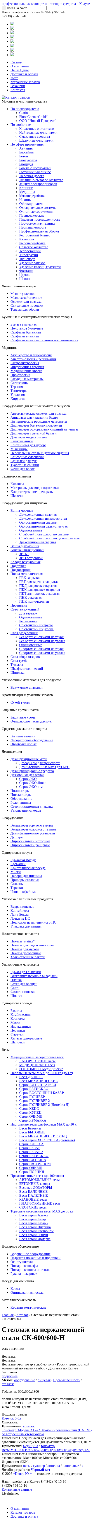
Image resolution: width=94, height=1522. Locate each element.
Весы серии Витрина (35, 1227)
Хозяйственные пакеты (27, 957)
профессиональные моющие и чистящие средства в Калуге (46, 3)
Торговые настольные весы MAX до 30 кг (41, 1211)
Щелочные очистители (36, 140)
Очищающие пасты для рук (31, 721)
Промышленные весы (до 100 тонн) (37, 1176)
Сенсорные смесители (27, 457)
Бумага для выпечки (25, 972)
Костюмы (17, 1018)
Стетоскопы (19, 383)
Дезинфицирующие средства (32, 771)
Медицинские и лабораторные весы (37, 1057)
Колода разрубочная (25, 562)
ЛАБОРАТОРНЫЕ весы (37, 1061)
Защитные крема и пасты (20, 710)
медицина (30, 1446)
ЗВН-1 (24, 554)
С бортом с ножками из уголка (42, 653)
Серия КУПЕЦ (30, 1112)
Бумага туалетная (23, 324)
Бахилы (16, 1010)
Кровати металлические (28, 1307)
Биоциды (26, 164)
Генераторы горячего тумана (31, 825)
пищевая (44, 1380)
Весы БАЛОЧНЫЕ (33, 1191)
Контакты (17, 90)
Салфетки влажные (24, 336)
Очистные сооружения (36, 211)
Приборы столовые (24, 880)
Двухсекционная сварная (38, 514)
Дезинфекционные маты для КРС (44, 767)
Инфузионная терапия (27, 367)
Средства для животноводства (24, 729)
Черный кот (40, 1470)
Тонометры (18, 391)
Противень (18, 605)
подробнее (9, 1376)
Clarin (23, 113)
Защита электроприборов (38, 184)
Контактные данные (17, 1489)
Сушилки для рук (23, 461)
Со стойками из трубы (36, 625)
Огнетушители (21, 1262)
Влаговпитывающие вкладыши (33, 976)
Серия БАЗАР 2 (31, 1152)
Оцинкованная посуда (27, 1292)
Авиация (26, 148)
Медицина (27, 192)
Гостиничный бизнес (35, 172)
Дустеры (16, 837)
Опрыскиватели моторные (30, 841)
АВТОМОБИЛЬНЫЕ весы (39, 1180)
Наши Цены (19, 70)
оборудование (24, 1380)
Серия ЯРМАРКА (32, 1120)
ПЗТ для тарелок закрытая (38, 582)
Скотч (14, 988)
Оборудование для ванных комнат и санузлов (36, 406)
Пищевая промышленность (39, 219)
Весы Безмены (30, 1128)
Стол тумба (19, 661)
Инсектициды (20, 794)
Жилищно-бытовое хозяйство (41, 180)
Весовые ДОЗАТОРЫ (35, 1187)
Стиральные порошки (26, 305)
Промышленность (32, 227)
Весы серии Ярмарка (34, 1239)
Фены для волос (22, 469)
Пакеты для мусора (24, 949)
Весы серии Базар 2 (33, 1223)
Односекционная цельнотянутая (43, 526)
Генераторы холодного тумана (33, 829)
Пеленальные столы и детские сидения (39, 453)
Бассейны (26, 152)
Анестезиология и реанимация (33, 359)
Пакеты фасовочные (25, 953)
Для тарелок (28, 613)
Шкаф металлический (26, 668)
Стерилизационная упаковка (31, 806)
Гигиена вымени (22, 736)
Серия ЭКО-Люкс (32, 783)
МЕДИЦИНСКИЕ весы (37, 1065)
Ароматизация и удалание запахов (27, 695)
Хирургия (17, 398)
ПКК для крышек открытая (39, 589)
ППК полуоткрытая (34, 601)
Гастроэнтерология (24, 363)
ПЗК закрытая (29, 578)
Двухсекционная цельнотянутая (43, 518)
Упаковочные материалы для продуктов (31, 680)
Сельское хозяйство (33, 247)
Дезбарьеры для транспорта (39, 763)
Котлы (15, 1288)
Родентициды (20, 802)
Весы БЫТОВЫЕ (32, 1132)
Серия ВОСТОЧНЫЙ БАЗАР (41, 1093)
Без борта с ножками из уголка (42, 641)
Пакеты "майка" (22, 941)
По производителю (24, 109)
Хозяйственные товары (19, 286)
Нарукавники (20, 1026)
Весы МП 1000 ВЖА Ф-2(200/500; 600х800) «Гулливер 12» (46, 1450)
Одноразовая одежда (17, 1003)
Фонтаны (26, 271)
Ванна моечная (21, 510)
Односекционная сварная (38, 522)
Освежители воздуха (26, 301)
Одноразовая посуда (17, 852)
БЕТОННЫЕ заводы (34, 1183)
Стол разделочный (24, 633)
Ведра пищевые (22, 906)
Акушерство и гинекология (31, 355)
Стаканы (17, 884)
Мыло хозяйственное (26, 297)
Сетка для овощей (23, 984)
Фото (14, 78)
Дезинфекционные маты (28, 759)
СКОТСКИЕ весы (33, 1207)
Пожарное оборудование (20, 1246)
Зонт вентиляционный (27, 550)
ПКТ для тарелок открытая (39, 593)
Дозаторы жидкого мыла (28, 437)
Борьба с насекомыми (35, 168)
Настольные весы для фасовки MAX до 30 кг (44, 1124)
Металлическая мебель (19, 1300)
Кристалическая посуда (27, 868)
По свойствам (20, 124)
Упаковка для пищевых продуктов (27, 899)
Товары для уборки (24, 309)
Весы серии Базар (32, 1219)
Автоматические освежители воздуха (38, 413)
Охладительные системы (37, 207)
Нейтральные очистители (38, 132)
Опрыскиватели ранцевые (30, 845)
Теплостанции (30, 251)
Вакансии (17, 86)
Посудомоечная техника (37, 223)
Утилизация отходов (25, 810)
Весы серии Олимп (33, 1235)
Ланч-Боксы (19, 914)
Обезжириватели (32, 203)
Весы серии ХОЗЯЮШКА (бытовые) (47, 1140)
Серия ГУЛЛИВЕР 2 (34, 1100)
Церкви (25, 275)
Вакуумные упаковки (26, 687)
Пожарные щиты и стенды (30, 1270)
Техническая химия (16, 476)
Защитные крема (22, 717)
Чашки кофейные (23, 891)
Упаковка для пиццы (26, 926)
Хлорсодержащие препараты (32, 492)
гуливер (39, 1466)
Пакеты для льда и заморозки (32, 945)
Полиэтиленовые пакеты (20, 934)
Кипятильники (21, 441)
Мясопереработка (32, 196)
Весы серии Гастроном (36, 1231)
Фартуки (17, 1034)
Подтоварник (20, 570)
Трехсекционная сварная (37, 542)
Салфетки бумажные (25, 332)
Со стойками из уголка (36, 629)
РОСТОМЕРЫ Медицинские (41, 1069)
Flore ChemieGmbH (33, 117)
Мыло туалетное (22, 293)
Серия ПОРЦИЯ (31, 1172)
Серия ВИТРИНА (32, 1160)
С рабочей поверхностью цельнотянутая (49, 538)
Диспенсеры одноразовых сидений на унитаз (44, 429)
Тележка (16, 664)
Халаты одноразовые (26, 1038)
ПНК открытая (30, 597)
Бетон (23, 156)
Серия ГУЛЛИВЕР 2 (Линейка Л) (44, 1104)
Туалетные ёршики (24, 465)
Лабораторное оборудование (31, 740)
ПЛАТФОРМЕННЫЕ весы (39, 1203)
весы (26, 1466)
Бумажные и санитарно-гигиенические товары (37, 317)
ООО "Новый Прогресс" (37, 120)
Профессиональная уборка (39, 231)
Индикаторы (20, 791)
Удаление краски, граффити (40, 267)
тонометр (48, 1446)
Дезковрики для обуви (27, 775)
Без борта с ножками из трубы (41, 637)
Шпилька (17, 672)
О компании (19, 66)
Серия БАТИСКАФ (34, 1089)
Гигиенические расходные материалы (38, 421)
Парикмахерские (31, 215)
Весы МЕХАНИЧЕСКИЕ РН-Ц (43, 1136)
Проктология (20, 375)
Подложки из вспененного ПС (33, 922)
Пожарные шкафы (24, 1266)
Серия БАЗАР (29, 1148)
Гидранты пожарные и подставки (35, 1258)
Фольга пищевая (22, 992)
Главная (16, 62)
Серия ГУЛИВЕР (32, 1097)
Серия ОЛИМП (30, 1116)
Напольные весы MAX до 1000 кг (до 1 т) (41, 1073)
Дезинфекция (12, 751)
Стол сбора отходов (25, 657)
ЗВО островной (31, 558)
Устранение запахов (25, 82)
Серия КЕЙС (29, 1108)
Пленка (16, 980)
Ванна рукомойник (24, 546)
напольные (71, 1466)
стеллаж (8, 1384)
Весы (6, 1050)
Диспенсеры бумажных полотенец (36, 425)
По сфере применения (27, 144)
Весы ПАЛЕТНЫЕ (33, 1195)
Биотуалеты (28, 160)
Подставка (18, 566)
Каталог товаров (22, 1512)
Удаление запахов (32, 263)
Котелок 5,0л (11, 1418)
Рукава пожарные (23, 1273)
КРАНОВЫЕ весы (33, 1199)
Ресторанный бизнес (34, 235)
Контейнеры (19, 910)
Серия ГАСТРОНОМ (35, 1164)
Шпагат (16, 996)
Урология (17, 394)
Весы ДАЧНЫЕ (31, 1077)
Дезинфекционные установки (32, 833)
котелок (29, 1426)
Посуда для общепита (18, 1281)
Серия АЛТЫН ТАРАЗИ (37, 1085)
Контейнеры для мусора (28, 445)
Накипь (25, 200)
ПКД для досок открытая (38, 585)
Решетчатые (28, 621)
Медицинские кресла (26, 371)
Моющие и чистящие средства (24, 101)
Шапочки (17, 1042)
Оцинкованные (30, 530)
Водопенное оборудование (30, 1254)
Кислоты (17, 484)
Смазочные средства (34, 136)
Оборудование (21, 798)
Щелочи (16, 495)
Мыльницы (19, 449)
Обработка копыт (23, 744)
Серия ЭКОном (31, 787)
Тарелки (16, 888)
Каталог (22, 1315)
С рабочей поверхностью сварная (44, 534)
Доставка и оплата (24, 74)
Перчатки (17, 1030)
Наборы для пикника (26, 876)
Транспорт (27, 259)
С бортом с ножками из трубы (41, 649)
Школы (24, 279)
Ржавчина (26, 239)
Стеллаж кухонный (24, 609)
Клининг (26, 188)
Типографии (28, 255)
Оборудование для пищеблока (24, 503)
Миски (15, 872)
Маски (15, 1022)
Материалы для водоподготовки (34, 488)
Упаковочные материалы (20, 964)
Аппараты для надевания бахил (34, 417)
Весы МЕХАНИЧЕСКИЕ (38, 1081)
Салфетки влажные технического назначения (44, 340)
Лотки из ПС (20, 918)
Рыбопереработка (32, 243)
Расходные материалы (27, 379)
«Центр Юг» (22, 1473)
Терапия (16, 387)
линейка (53, 1466)
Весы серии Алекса (33, 1215)
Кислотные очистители (36, 128)
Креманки (18, 864)
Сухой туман (20, 702)
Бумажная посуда (23, 860)
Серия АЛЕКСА (31, 1144)
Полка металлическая (26, 574)
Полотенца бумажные (26, 328)
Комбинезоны (20, 1014)
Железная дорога (31, 176)
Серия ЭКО (28, 779)
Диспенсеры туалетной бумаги (33, 433)
